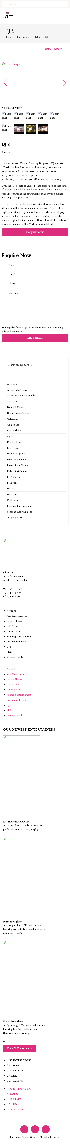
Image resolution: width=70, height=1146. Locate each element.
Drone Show (14, 442)
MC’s (10, 651)
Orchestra (12, 500)
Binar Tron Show (12, 921)
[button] (35, 665)
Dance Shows (14, 430)
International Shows (17, 465)
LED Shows (13, 476)
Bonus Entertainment (18, 413)
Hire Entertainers (19, 1060)
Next (58, 49)
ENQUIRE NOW (35, 232)
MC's (10, 488)
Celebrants (13, 418)
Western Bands (15, 657)
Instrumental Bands (17, 459)
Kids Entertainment (17, 471)
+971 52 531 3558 (13, 588)
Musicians (12, 494)
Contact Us (15, 1080)
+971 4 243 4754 (13, 592)
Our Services (15, 1070)
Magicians (12, 482)
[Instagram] (35, 1129)
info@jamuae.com (12, 596)
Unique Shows (14, 517)
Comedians (13, 424)
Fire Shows (13, 447)
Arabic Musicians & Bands (21, 395)
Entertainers (23, 36)
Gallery (12, 1075)
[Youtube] (46, 1129)
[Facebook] (24, 1129)
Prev (48, 49)
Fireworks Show (16, 453)
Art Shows (13, 401)
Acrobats (12, 384)
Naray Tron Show (13, 1021)
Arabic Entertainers (17, 389)
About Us (13, 1065)
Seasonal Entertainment (19, 511)
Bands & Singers (16, 407)
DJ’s (9, 646)
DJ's (37, 36)
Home (8, 36)
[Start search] (4, 4)
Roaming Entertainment (19, 506)
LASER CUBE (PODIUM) (16, 821)
